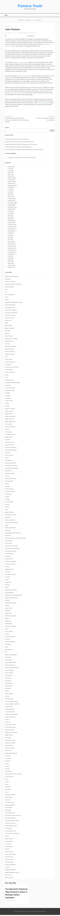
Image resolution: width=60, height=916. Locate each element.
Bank (6, 323)
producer (7, 719)
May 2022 (10, 260)
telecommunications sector (12, 820)
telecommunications (10, 818)
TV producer (8, 844)
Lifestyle (7, 600)
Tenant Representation (11, 825)
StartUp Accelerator (10, 794)
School (7, 763)
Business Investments (11, 346)
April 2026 (10, 174)
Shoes (6, 779)
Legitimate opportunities (11, 597)
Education (7, 439)
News (6, 647)
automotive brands (10, 307)
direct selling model (10, 426)
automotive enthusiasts (11, 312)
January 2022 (11, 267)
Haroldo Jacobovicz (10, 520)
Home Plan (8, 535)
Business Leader (9, 349)
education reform (9, 442)
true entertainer (9, 841)
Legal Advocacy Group (11, 590)
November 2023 (12, 226)
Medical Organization (10, 616)
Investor (7, 566)
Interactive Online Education (12, 548)
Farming (7, 476)
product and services (10, 724)
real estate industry (10, 740)
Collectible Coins (9, 380)
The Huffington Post (10, 831)
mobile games (8, 623)
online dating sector (10, 665)
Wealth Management (10, 869)
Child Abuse (8, 364)
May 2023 (10, 237)
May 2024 (10, 215)
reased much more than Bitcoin (15, 93)
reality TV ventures (10, 748)
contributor (8, 398)
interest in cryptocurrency (21, 62)
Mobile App (8, 621)
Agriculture (8, 279)
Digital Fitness (9, 413)
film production (9, 481)
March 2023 (11, 241)
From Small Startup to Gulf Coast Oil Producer (17, 139)
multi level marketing (10, 626)
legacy (6, 587)
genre (6, 509)
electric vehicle (9, 455)
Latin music (8, 571)
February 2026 (12, 178)
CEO (6, 356)
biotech (7, 333)
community (8, 385)
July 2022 (10, 256)
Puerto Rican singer (10, 727)
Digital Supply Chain (10, 421)
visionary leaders (9, 862)
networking (8, 644)
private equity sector (10, 717)
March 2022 (11, 263)
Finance (7, 483)
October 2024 (11, 205)
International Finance (10, 551)
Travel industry (9, 838)
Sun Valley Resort (9, 802)
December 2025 (12, 181)
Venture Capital (9, 851)
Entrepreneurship (9, 473)
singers (7, 781)
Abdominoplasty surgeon (11, 276)
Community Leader (10, 390)
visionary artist (9, 857)
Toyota (7, 836)
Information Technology (11, 546)
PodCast (7, 696)
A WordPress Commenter (14, 157)
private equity (8, 706)
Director (7, 429)
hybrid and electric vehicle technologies (15, 538)
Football (7, 496)
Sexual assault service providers (13, 774)
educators (7, 452)
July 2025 (10, 189)
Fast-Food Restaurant (10, 478)
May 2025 (10, 193)
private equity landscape (11, 714)
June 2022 (11, 258)
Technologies (8, 807)
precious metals (9, 698)
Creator (7, 403)
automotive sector (9, 318)
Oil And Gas (8, 657)
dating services (9, 411)
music (6, 628)
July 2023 (10, 233)
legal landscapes (9, 592)
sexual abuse (8, 771)
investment (8, 556)
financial (7, 486)
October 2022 (11, 250)
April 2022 (10, 261)
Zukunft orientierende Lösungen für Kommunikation (45, 119)
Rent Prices (8, 750)
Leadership (8, 582)
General (7, 507)
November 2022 (12, 248)
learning (7, 584)
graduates (7, 517)
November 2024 (12, 204)
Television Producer (10, 823)
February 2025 (12, 198)
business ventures (10, 354)
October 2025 (11, 183)
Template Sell (42, 911)
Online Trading (9, 673)
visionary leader (9, 859)
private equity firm (10, 709)
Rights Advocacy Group (11, 753)
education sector (9, 444)
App (6, 289)
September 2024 (12, 207)
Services (7, 768)
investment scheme (10, 564)
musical (7, 634)
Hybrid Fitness (9, 540)
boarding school (9, 341)
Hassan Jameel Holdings (11, 522)
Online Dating (8, 660)
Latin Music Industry (10, 574)
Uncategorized (9, 846)
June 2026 (11, 170)
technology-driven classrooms (13, 815)
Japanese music (9, 569)
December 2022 (12, 246)
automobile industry (10, 305)
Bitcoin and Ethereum (24, 76)
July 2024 (10, 211)
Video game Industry (10, 854)
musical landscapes (10, 636)
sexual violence (9, 776)
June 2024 (11, 213)
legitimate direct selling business (13, 595)
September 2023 (12, 230)
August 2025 (11, 187)
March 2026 (11, 176)
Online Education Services (12, 667)
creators (7, 406)
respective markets (43, 102)
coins (6, 377)
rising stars (8, 758)
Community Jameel (10, 387)
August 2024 (11, 209)
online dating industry (10, 662)
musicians (7, 639)
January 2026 (11, 179)
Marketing (7, 610)
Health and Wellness (10, 527)
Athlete (7, 299)
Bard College (8, 325)
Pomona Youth (30, 6)
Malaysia (7, 605)
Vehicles (7, 849)
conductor (7, 395)
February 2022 (12, 265)
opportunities (8, 675)
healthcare (8, 530)
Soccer (7, 784)
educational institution (11, 447)
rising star (7, 755)
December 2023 (12, 224)
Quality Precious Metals (11, 732)
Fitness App (8, 494)
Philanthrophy (8, 683)
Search (7, 127)
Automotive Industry (10, 315)
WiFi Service (8, 875)
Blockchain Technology (11, 338)
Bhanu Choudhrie (9, 328)
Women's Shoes (9, 877)
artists (6, 297)
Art (6, 292)
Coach (6, 375)
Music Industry (9, 631)
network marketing (10, 641)
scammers (7, 761)
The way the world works (29, 157)
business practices (10, 351)
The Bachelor (8, 828)
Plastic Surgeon (9, 693)
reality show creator (10, 743)
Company (7, 393)
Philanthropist (8, 686)
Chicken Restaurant (10, 362)
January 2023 (11, 245)
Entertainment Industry (11, 465)
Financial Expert (9, 489)
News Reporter (9, 649)
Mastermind (8, 613)
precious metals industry (11, 701)
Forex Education (9, 501)
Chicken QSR (8, 359)
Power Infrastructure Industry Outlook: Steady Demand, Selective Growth (24, 149)
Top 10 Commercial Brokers (12, 833)
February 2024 (12, 220)
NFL (6, 652)
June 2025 (11, 191)
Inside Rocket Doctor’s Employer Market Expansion (18, 147)
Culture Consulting (10, 408)
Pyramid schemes (9, 730)
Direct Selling (8, 424)
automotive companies (11, 310)
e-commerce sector (10, 434)
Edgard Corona (9, 437)
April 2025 (10, 194)
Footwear (7, 499)
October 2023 (11, 228)
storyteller (7, 800)
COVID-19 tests (9, 400)
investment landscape (10, 561)
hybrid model (8, 543)
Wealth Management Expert (12, 872)
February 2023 (12, 243)
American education (10, 281)
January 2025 (11, 200)
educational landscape (11, 450)
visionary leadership (10, 864)
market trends (8, 608)
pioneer (7, 691)
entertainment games (10, 463)
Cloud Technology (10, 372)
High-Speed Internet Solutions (13, 533)
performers (8, 680)
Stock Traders (8, 797)
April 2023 (10, 239)
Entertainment (9, 460)
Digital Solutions (9, 419)
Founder (7, 504)
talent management (10, 805)
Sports (7, 792)
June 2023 (11, 235)
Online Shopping (9, 670)
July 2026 (10, 168)
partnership (8, 678)
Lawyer (7, 579)
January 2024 (11, 222)
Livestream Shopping (10, 603)
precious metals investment (12, 704)
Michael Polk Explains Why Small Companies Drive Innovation (21, 144)
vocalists (7, 867)
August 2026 (11, 166)
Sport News (8, 789)
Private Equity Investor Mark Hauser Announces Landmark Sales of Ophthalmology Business (17, 120)
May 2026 (10, 172)
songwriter (8, 787)
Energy (7, 457)
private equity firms (10, 711)
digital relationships (10, 416)
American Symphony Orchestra (13, 284)
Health (6, 525)
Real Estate (8, 737)
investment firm (9, 558)
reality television (9, 745)
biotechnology (9, 336)
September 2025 (12, 185)
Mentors (7, 618)
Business (7, 343)
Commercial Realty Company (12, 382)
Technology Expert (10, 812)
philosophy (8, 688)
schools (7, 766)
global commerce (9, 512)
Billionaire (8, 26)
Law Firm (7, 577)
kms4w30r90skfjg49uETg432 (27, 32)
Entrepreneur (8, 470)
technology (8, 810)
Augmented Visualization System (13, 302)
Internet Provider (9, 553)
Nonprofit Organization (11, 654)
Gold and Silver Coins (10, 514)
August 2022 (11, 254)
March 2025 (11, 196)
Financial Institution (10, 491)
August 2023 (11, 232)
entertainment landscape (11, 468)
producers (7, 722)
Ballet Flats (8, 320)
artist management (10, 294)
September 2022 (12, 252)
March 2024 (11, 219)
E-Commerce (8, 432)
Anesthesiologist (9, 286)
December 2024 (12, 202)
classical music (9, 369)
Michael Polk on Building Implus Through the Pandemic (19, 141)
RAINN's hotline (9, 735)
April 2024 (10, 217)
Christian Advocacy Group (12, 367)
